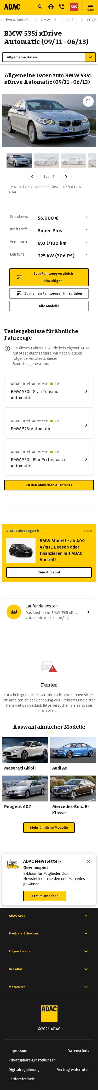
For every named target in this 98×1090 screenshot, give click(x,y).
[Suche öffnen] (40, 6)
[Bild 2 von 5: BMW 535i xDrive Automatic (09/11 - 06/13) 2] (46, 160)
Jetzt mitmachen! (45, 896)
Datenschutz (78, 1050)
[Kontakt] (61, 7)
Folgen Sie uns (19, 951)
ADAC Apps (17, 915)
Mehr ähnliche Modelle (49, 827)
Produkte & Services (23, 933)
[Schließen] (88, 862)
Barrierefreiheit (21, 1079)
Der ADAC (16, 969)
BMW (45, 20)
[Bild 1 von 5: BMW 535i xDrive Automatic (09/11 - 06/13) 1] (19, 160)
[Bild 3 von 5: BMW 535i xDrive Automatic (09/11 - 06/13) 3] (73, 160)
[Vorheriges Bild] (32, 176)
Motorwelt (17, 987)
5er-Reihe (68, 20)
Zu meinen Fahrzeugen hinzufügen (53, 293)
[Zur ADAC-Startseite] (12, 7)
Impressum (17, 1050)
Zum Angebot (49, 572)
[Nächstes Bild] (66, 176)
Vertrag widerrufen (73, 1069)
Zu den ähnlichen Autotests (49, 485)
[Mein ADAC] (51, 7)
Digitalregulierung (23, 1069)
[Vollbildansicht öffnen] (88, 101)
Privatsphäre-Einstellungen (32, 1060)
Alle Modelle (49, 306)
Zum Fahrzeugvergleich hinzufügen (53, 277)
